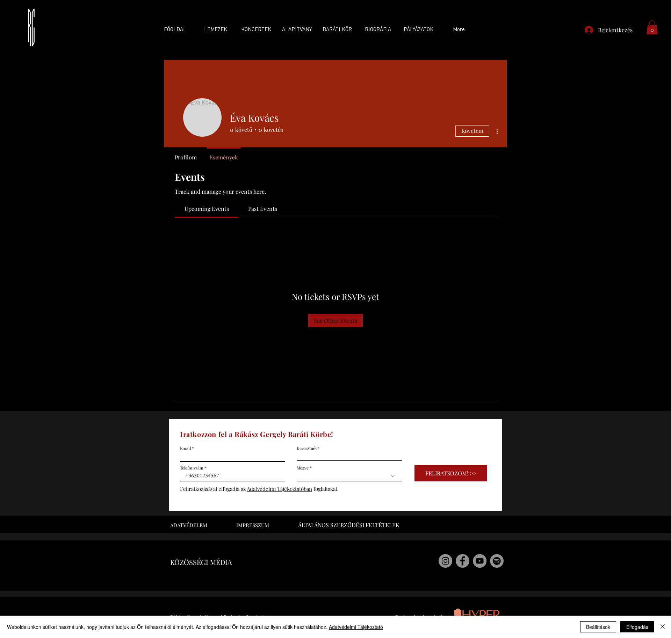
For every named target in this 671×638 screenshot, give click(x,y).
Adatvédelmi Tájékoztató (356, 626)
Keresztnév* (308, 448)
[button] (652, 27)
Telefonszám (191, 468)
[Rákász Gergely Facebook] (462, 561)
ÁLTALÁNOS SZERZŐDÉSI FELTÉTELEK (348, 525)
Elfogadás (637, 626)
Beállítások (598, 626)
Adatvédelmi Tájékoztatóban (279, 488)
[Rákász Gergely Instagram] (445, 561)
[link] (207, 208)
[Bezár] (662, 626)
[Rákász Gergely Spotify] (497, 561)
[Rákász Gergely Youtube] (479, 561)
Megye (303, 468)
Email (185, 448)
